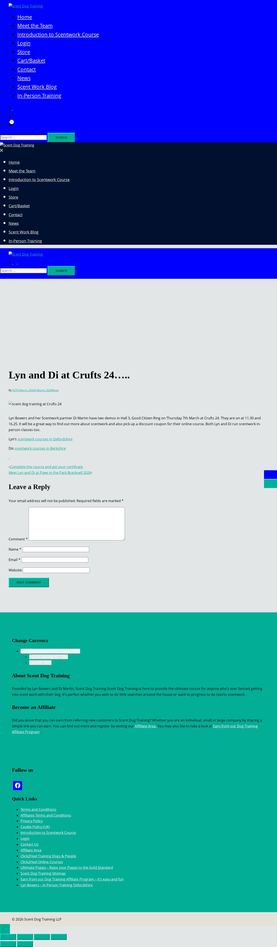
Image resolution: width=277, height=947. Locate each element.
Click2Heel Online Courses (42, 861)
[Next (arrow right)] (25, 944)
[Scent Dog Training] (26, 6)
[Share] (42, 937)
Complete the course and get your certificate (46, 466)
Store (23, 51)
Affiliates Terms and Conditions (46, 815)
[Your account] (10, 116)
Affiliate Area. (146, 726)
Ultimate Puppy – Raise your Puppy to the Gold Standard (67, 867)
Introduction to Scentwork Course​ (58, 34)
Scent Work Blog (37, 86)
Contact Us (30, 844)
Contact (26, 69)
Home (24, 16)
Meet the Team (35, 25)
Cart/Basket (31, 60)
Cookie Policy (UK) (35, 826)
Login (24, 43)
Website (15, 570)
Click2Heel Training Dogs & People (48, 856)
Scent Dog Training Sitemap (43, 873)
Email (14, 559)
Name (15, 549)
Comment (18, 539)
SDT (14, 390)
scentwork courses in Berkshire (40, 448)
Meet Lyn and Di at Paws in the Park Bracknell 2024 (50, 472)
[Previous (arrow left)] (8, 944)
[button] (12, 107)
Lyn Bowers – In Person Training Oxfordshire (57, 885)
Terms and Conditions (38, 809)
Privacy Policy (32, 821)
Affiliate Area (31, 850)
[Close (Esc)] (59, 937)
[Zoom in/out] (8, 937)
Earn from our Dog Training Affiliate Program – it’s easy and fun (72, 879)
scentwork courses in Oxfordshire (45, 439)
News (24, 77)
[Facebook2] (17, 785)
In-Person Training (39, 95)
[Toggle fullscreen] (25, 937)
